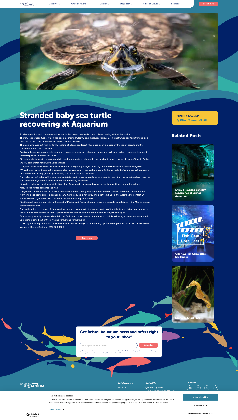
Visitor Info (53, 4)
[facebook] (198, 387)
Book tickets (208, 4)
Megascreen (125, 4)
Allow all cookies (200, 397)
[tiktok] (215, 387)
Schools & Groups (150, 4)
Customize (199, 405)
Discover (103, 4)
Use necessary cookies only (200, 413)
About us (122, 388)
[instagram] (189, 387)
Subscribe (148, 345)
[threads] (206, 387)
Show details (55, 409)
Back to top (87, 238)
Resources (175, 4)
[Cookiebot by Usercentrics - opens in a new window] (33, 415)
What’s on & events (78, 4)
